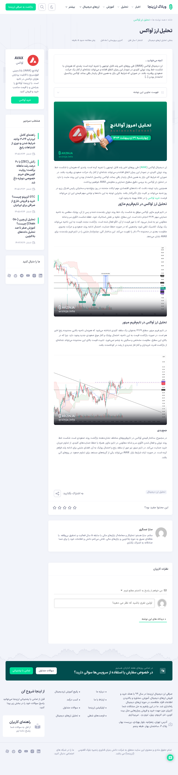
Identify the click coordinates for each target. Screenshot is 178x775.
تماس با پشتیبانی (21, 671)
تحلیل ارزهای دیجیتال (157, 40)
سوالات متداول (46, 671)
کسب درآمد (72, 700)
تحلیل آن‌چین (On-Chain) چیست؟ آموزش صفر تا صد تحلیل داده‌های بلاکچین (24, 228)
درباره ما (100, 692)
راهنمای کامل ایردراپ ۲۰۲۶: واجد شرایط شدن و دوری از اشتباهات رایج (23, 141)
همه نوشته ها (158, 20)
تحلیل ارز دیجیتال (156, 492)
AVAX (144, 167)
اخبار (137, 7)
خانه (170, 20)
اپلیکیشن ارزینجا (96, 708)
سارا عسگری (146, 529)
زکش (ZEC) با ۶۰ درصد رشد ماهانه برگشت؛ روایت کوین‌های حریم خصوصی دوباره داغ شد (24, 172)
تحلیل (124, 7)
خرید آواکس (154, 198)
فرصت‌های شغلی (96, 716)
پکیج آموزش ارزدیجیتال (66, 692)
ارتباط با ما (99, 700)
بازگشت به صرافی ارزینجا (20, 7)
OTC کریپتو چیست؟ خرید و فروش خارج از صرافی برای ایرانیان (23, 201)
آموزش (110, 7)
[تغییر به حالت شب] (51, 6)
